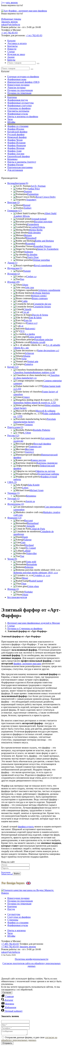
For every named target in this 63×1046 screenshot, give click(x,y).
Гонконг (28, 424)
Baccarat (28, 520)
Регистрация (5, 872)
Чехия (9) (12, 559)
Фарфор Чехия (14, 140)
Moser (25, 578)
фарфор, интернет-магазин (27, 663)
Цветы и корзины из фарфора (22, 116)
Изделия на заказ (16, 54)
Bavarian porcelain (43, 221)
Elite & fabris (35, 317)
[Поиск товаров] (38, 63)
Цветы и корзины (16, 930)
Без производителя (17, 597)
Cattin (25, 301)
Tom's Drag (33, 257)
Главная (9, 996)
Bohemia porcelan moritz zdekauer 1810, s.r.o (35, 572)
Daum (25, 537)
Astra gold (31, 561)
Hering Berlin (36, 230)
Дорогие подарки (16, 87)
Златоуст (29, 452)
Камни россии (38, 460)
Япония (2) (13, 589)
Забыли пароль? (7, 874)
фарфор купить (26, 826)
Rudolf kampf (36, 581)
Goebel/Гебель (37, 227)
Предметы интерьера (18, 111)
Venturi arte (32, 361)
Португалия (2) (15, 427)
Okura (25, 594)
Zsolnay (27, 208)
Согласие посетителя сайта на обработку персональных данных (31, 964)
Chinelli (27, 309)
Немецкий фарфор (17, 137)
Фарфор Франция (16, 145)
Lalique (27, 550)
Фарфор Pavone (15, 164)
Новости (11, 49)
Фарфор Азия (14, 151)
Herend (26, 205)
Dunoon (28, 191)
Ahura (25, 284)
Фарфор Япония (15, 148)
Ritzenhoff (31, 238)
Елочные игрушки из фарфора (23, 76)
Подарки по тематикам (19, 93)
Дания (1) (12, 262)
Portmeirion (33, 194)
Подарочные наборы (48, 474)
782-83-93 (9, 32)
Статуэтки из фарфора (19, 917)
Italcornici (30, 328)
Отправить (7, 1043)
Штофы (11, 122)
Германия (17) (14, 210)
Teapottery (31, 199)
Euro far (28, 320)
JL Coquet (31, 548)
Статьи (11, 51)
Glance (26, 397)
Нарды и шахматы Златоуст (21, 162)
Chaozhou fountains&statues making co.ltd (34, 372)
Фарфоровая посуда (17, 100)
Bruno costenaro (40, 298)
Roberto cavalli (38, 342)
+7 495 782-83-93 (10, 944)
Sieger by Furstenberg (47, 249)
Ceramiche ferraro (42, 306)
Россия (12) (13, 435)
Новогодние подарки (18, 84)
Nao (22, 279)
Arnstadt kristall (38, 219)
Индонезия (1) (14, 268)
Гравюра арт (35, 446)
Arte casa (29, 287)
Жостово (29, 449)
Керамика (12, 159)
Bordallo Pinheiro (41, 430)
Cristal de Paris (37, 528)
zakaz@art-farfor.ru (10, 24)
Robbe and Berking (44, 240)
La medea (30, 334)
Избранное (10, 1007)
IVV (22, 331)
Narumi (27, 271)
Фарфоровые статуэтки (19, 105)
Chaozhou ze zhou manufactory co (36, 376)
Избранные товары (11, 19)
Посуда (11, 909)
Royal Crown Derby (46, 197)
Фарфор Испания (16, 142)
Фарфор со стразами (17, 126)
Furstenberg (33, 224)
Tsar (22, 556)
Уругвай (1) (13, 498)
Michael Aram (36, 490)
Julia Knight (33, 485)
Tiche (24, 358)
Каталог (11, 40)
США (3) (12, 482)
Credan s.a (31, 276)
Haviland (29, 545)
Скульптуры (13, 914)
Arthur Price (34, 188)
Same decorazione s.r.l (48, 350)
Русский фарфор (15, 134)
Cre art (25, 312)
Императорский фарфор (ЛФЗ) (23, 82)
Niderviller (31, 553)
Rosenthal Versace (42, 246)
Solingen (28, 251)
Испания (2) (13, 273)
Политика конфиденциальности (31, 959)
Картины (12, 97)
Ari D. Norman (38, 186)
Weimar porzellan (41, 260)
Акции (11, 57)
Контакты (12, 46)
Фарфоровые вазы (16, 79)
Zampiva (28, 364)
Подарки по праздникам (20, 90)
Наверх (5, 893)
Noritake (28, 591)
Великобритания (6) (17, 183)
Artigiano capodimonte (49, 290)
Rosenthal (30, 243)
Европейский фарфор (18, 156)
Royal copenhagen (43, 265)
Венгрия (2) (13, 202)
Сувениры (12, 919)
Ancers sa (30, 501)
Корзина (9, 1003)
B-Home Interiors (41, 293)
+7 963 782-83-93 (10, 946)
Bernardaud (33, 523)
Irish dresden (34, 232)
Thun (23, 583)
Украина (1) (13, 493)
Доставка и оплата (17, 43)
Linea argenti (35, 336)
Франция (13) (14, 517)
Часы (10, 119)
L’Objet (27, 432)
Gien (23, 542)
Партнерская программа (20, 167)
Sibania (26, 356)
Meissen (28, 235)
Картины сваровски (47, 463)
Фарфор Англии (15, 153)
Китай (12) (13, 367)
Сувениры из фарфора (19, 108)
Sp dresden (32, 254)
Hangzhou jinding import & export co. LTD (34, 402)
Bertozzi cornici (38, 295)
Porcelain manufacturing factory (34, 420)
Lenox (25, 487)
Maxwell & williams (45, 411)
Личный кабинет (13, 1011)
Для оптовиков (15, 170)
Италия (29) (13, 282)
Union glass (33, 586)
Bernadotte (31, 564)
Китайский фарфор (17, 131)
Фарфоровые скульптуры (20, 102)
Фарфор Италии (15, 129)
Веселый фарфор (42, 443)
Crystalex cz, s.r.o (41, 575)
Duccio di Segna (40, 315)
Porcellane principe (43, 339)
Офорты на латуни (45, 471)
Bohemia (29, 567)
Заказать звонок (9, 2)
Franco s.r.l (32, 323)
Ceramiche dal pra (42, 304)
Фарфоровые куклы (17, 113)
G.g (21, 325)
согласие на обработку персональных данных (29, 1038)
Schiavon (29, 353)
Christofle (30, 526)
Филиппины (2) (15, 504)
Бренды (11, 60)
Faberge (27, 539)
